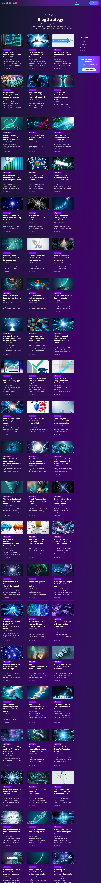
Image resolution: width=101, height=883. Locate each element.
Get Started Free (89, 70)
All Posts (82, 41)
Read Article (7, 68)
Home (62, 3)
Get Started (94, 3)
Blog (77, 3)
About (84, 3)
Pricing (70, 3)
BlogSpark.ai (9, 3)
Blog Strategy (7, 50)
